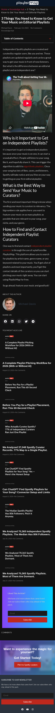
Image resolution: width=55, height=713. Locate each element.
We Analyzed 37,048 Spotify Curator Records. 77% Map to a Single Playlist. (25, 449)
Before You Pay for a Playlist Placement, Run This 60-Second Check (26, 406)
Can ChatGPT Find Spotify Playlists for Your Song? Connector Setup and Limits (26, 491)
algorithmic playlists (33, 166)
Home (4, 9)
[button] (50, 39)
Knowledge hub (16, 9)
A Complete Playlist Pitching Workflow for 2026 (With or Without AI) (27, 364)
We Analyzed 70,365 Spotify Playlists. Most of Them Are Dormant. (24, 575)
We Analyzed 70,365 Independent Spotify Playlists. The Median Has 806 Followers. (27, 533)
